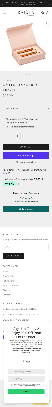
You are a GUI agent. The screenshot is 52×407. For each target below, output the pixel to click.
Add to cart (26, 147)
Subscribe (13, 256)
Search (6, 271)
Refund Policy (9, 281)
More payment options (26, 162)
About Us (7, 290)
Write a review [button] (26, 209)
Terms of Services (11, 285)
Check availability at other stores (20, 126)
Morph (7, 80)
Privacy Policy (9, 276)
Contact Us (7, 294)
